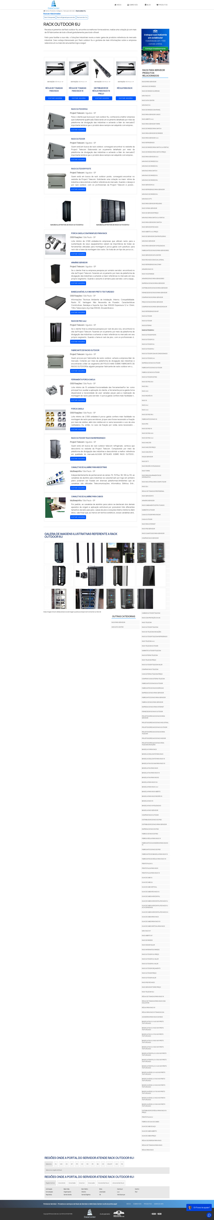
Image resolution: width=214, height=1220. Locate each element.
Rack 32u (145, 486)
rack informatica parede (150, 950)
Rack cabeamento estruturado (153, 505)
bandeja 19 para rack (149, 749)
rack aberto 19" (147, 935)
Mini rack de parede (149, 86)
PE (92, 1164)
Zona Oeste (72, 1183)
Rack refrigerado (148, 143)
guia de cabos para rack (150, 917)
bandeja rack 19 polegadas (151, 806)
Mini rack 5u (146, 105)
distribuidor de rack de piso (152, 820)
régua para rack (148, 1150)
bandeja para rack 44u (150, 787)
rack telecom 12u (148, 992)
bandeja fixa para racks (150, 777)
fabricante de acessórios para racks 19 (155, 844)
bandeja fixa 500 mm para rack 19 (153, 763)
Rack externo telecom (150, 655)
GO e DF (109, 1164)
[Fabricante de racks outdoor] (55, 370)
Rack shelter (146, 443)
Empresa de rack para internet (153, 707)
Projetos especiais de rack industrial (155, 723)
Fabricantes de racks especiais (153, 688)
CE (103, 1164)
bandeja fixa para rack (150, 768)
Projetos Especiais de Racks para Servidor (153, 717)
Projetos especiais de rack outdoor (154, 727)
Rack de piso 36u (147, 414)
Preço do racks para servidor (152, 302)
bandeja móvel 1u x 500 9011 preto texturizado (153, 1079)
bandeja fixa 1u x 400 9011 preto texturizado (153, 1022)
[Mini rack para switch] (59, 599)
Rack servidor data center (151, 255)
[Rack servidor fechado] (90, 576)
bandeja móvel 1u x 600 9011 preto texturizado (153, 1086)
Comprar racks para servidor (152, 297)
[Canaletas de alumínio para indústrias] (55, 487)
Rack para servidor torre (151, 124)
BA (98, 1164)
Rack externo (146, 325)
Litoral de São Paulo (118, 1183)
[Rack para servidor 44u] (120, 599)
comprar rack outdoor (150, 815)
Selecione (48, 1164)
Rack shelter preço (149, 447)
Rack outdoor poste (149, 335)
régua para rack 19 (148, 1007)
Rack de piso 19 (147, 429)
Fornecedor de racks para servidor (154, 293)
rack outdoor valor (149, 978)
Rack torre (146, 471)
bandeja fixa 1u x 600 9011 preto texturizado (153, 1029)
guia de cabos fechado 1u (150, 892)
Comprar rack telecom (150, 669)
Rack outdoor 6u (148, 330)
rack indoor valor (148, 945)
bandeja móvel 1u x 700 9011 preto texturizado (153, 1092)
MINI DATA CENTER (117, 627)
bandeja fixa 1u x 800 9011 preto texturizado (153, 1041)
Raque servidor (147, 457)
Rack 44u (145, 410)
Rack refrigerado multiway (151, 264)
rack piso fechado (148, 982)
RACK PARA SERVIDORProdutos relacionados (153, 73)
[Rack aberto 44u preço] (59, 576)
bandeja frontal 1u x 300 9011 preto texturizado (154, 1060)
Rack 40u (145, 391)
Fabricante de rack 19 (149, 419)
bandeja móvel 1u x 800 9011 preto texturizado (153, 1099)
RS (87, 1164)
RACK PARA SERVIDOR (118, 622)
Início (119, 5)
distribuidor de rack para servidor (154, 824)
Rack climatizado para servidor (153, 533)
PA (122, 1164)
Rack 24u (145, 405)
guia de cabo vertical (149, 887)
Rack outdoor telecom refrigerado (154, 636)
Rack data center (148, 100)
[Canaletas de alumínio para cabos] (55, 516)
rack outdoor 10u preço (150, 954)
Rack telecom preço (149, 660)
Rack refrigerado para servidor (66, 17)
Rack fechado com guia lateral (153, 260)
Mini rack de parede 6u (150, 194)
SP (72, 1164)
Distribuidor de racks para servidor (155, 288)
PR (77, 1164)
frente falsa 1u (147, 863)
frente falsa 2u (147, 1117)
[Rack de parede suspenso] (90, 553)
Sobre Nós (133, 5)
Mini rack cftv (147, 199)
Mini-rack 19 (146, 96)
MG (61, 1164)
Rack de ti (145, 461)
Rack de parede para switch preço (154, 152)
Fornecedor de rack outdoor (152, 711)
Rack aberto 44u (148, 119)
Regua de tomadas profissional (153, 491)
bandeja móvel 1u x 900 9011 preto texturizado (153, 1105)
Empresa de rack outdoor (151, 363)
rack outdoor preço (149, 973)
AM (117, 1164)
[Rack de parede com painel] (59, 553)
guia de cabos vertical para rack (153, 926)
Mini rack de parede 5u (150, 175)
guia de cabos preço (149, 1136)
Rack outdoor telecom (150, 627)
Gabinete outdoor (148, 510)
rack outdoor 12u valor (150, 959)
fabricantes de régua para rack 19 (154, 859)
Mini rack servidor (148, 241)
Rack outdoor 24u (148, 358)
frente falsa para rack (150, 868)
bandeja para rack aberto (151, 791)
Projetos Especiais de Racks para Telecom (153, 733)
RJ (56, 1164)
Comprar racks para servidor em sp (154, 307)
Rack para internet (148, 524)
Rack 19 (144, 400)
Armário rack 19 (147, 269)
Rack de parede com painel (151, 110)
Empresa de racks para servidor (153, 283)
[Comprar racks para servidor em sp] (120, 553)
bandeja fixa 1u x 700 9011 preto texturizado (152, 1035)
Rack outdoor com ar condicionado (154, 354)
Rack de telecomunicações (151, 632)
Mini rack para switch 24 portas (153, 218)
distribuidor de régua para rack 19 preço (154, 1111)
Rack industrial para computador (154, 482)
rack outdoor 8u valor (150, 964)
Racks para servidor (149, 82)
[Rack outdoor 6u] (67, 211)
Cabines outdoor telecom (151, 613)
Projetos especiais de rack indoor (154, 738)
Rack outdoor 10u (148, 344)
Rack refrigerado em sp (150, 311)
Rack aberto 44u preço (150, 232)
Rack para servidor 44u (150, 138)
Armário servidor (148, 501)
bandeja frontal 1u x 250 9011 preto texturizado (154, 1054)
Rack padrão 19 (147, 396)
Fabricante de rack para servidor (154, 697)
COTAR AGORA (55, 98)
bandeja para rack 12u (150, 782)
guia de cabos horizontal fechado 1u (155, 901)
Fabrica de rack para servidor (152, 702)
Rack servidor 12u (82, 17)
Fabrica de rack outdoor (150, 372)
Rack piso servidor (148, 529)
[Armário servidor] (55, 282)
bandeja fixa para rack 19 (151, 773)
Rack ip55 (145, 424)
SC (82, 1164)
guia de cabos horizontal (151, 896)
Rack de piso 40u (147, 433)
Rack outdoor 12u (148, 339)
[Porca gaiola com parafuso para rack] (55, 253)
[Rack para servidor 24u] (151, 553)
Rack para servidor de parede (152, 133)
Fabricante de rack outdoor (152, 368)
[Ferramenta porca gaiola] (55, 399)
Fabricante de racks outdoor (152, 683)
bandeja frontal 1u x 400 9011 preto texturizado (154, 1067)
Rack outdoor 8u (148, 349)
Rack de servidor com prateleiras (154, 236)
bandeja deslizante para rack (152, 754)
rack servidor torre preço (151, 987)
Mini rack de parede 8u (150, 180)
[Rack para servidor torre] (151, 576)
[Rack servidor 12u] (120, 576)
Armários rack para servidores (153, 278)
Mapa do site (158, 1204)
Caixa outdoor (147, 519)
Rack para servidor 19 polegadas (153, 246)
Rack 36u (145, 386)
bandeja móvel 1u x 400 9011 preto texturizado (153, 1073)
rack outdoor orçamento (151, 968)
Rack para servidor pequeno (152, 203)
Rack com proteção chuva (151, 618)
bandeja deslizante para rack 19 (153, 759)
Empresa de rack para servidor (153, 693)
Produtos (163, 5)
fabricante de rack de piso (151, 849)
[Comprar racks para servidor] (151, 599)
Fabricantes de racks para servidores (155, 250)
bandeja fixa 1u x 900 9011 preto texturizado (153, 1048)
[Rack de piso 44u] (55, 341)
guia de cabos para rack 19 (151, 921)
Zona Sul (81, 1183)
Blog (149, 5)
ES (66, 1164)
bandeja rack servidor (150, 810)
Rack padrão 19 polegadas (151, 466)
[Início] (53, 4)
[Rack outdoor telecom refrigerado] (55, 458)
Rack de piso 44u (147, 438)
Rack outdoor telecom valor (152, 665)
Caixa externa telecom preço (152, 674)
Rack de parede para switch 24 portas (155, 147)
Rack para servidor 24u (150, 157)
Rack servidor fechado (150, 227)
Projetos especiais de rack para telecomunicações (153, 744)
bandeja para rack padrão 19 (152, 796)
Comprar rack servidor (150, 538)
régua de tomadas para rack (152, 1145)
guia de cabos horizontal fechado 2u (155, 912)
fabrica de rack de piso (150, 834)
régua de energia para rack (151, 1140)
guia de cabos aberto (149, 1131)
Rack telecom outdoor (150, 646)
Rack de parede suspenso (151, 91)
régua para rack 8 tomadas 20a (153, 1012)
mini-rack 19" (146, 931)
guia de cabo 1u (147, 878)
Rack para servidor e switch (152, 222)
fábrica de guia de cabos (150, 1122)
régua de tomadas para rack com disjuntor (154, 1002)
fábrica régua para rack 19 (151, 838)
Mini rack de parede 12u (150, 161)
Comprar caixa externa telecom (153, 679)
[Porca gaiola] (55, 428)
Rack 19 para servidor (149, 208)
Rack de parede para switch (151, 128)
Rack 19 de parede (49, 17)
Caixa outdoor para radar (151, 515)
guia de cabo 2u (147, 882)
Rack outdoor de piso (149, 377)
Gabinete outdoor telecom (151, 651)
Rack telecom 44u (148, 641)
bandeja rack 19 (147, 801)
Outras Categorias (123, 616)
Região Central (50, 1183)
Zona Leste (91, 1183)
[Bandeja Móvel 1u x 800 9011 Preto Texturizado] (55, 311)
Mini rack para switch (149, 171)
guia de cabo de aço (149, 1126)
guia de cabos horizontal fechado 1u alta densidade (155, 906)
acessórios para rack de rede (152, 1017)
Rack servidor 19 (147, 496)
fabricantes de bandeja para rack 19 (155, 854)
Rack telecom (147, 622)
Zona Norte (61, 1183)
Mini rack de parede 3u (150, 166)
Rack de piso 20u (147, 382)
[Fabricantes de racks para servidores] (90, 599)
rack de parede (147, 940)
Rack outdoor (147, 316)
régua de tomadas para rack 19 (153, 996)
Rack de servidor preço (150, 213)
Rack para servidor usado (151, 114)
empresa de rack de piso (150, 829)
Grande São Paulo (103, 1183)
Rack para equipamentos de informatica (151, 476)
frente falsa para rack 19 (151, 873)
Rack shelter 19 (147, 452)
